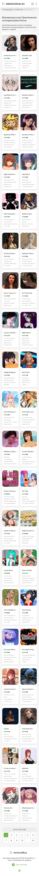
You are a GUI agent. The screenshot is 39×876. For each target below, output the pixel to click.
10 (22, 840)
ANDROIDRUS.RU (15, 3)
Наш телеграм (21, 865)
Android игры (19, 10)
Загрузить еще (19, 829)
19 (33, 840)
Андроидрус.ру (9, 10)
